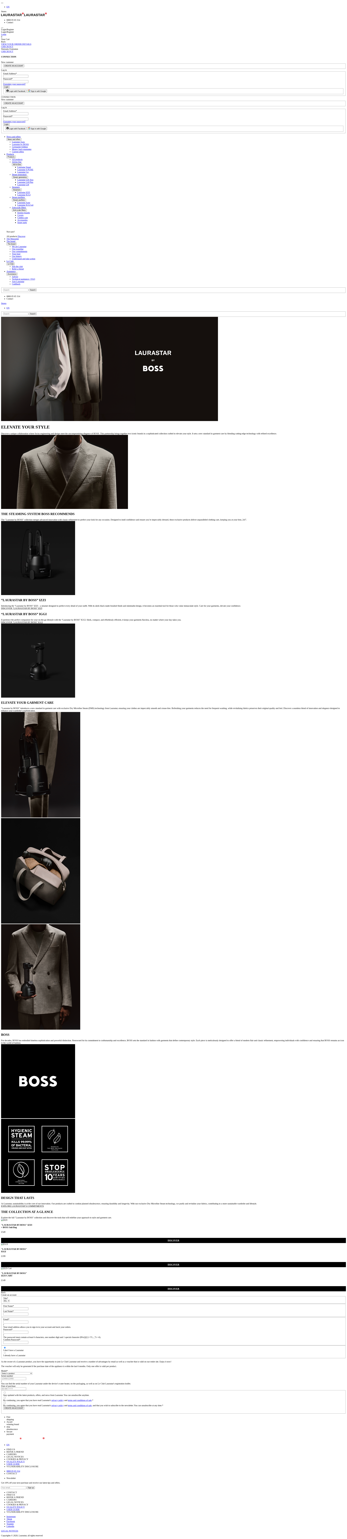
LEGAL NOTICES (9, 1531)
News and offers (14, 137)
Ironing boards (23, 213)
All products (17, 159)
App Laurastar (18, 281)
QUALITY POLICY (16, 1461)
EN (8, 7)
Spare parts (22, 222)
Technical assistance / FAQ (23, 279)
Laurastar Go (23, 172)
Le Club (10, 261)
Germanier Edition (20, 147)
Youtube (10, 1524)
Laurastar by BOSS (20, 144)
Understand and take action (23, 259)
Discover (21, 236)
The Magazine (13, 239)
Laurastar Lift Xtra (25, 180)
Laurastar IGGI (23, 195)
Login (3, 34)
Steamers (16, 187)
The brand (11, 241)
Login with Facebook (17, 91)
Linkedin (10, 1526)
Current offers (18, 152)
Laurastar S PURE (25, 169)
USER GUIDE (13, 1464)
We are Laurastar (19, 246)
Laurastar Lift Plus (25, 182)
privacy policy (58, 1400)
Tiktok (9, 1519)
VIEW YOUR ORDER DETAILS (16, 44)
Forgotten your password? (14, 84)
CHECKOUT (7, 46)
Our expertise (17, 249)
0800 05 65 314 (13, 1471)
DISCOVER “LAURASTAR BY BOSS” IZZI (21, 608)
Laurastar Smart (24, 167)
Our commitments (19, 251)
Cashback (16, 284)
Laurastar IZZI (23, 192)
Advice (15, 276)
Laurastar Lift (23, 185)
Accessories (22, 220)
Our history (17, 256)
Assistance (11, 271)
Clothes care (22, 217)
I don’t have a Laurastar (13, 1350)
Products (10, 154)
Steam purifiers (18, 197)
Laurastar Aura (18, 142)
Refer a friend (18, 269)
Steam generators (19, 174)
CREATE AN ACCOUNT (13, 66)
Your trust (16, 254)
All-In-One (16, 162)
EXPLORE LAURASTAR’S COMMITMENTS (22, 1206)
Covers (20, 215)
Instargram (11, 1516)
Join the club (17, 266)
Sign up (31, 1488)
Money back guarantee (21, 149)
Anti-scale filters (19, 207)
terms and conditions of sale (80, 1400)
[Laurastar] (173, 15)
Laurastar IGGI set (25, 205)
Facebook (11, 1521)
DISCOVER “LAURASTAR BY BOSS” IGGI (22, 622)
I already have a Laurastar (14, 1355)
